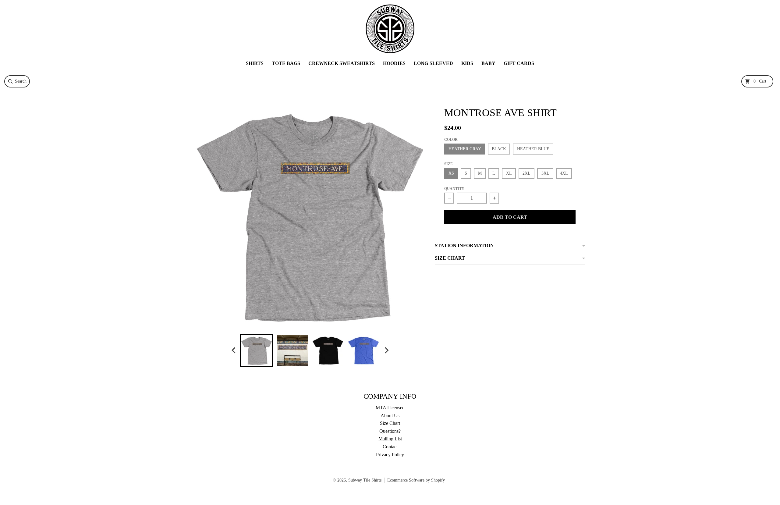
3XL (545, 173)
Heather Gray (464, 149)
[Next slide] (386, 350)
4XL (564, 173)
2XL (526, 173)
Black (499, 149)
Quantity (454, 189)
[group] (256, 350)
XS (451, 173)
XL (509, 173)
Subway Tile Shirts (364, 480)
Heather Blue (533, 149)
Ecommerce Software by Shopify (416, 480)
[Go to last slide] (234, 350)
